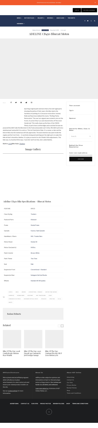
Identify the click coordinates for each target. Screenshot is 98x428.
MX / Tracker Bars (36, 236)
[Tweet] (16, 102)
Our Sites (70, 382)
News (19, 18)
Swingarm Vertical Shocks (39, 275)
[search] (90, 136)
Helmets (41, 18)
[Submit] (26, 102)
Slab (32, 264)
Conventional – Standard (38, 269)
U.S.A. (10, 143)
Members (20, 23)
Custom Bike (45, 30)
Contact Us (70, 380)
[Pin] (21, 102)
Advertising (70, 377)
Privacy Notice (71, 385)
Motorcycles (29, 18)
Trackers (22, 143)
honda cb (11, 295)
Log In (77, 10)
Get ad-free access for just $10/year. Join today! (49, 2)
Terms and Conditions (74, 393)
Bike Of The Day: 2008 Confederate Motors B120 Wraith (11, 353)
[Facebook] (85, 20)
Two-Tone (34, 258)
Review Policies (72, 388)
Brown (33, 253)
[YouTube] (87, 20)
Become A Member (89, 10)
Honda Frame (35, 225)
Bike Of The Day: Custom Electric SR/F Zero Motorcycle (53, 353)
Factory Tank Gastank (38, 231)
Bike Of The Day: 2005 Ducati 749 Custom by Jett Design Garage (32, 353)
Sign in (71, 110)
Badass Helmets (36, 30)
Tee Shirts (71, 18)
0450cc (33, 247)
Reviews (50, 18)
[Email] (31, 102)
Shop (68, 390)
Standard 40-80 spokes (38, 281)
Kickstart (34, 219)
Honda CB (34, 242)
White (37, 253)
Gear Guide (60, 18)
